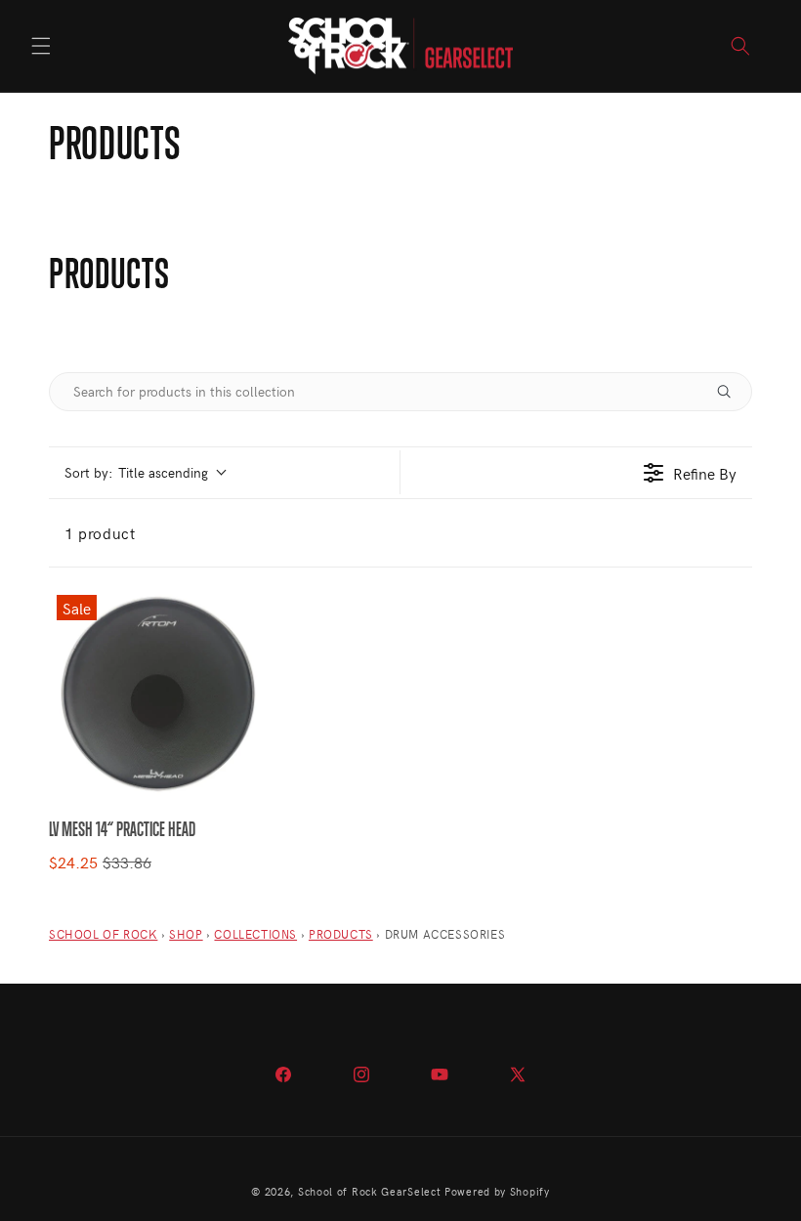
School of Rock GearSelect (370, 1191)
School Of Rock (103, 934)
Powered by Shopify (497, 1191)
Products (341, 934)
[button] (41, 45)
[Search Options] (731, 391)
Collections (255, 934)
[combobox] (144, 472)
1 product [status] (99, 532)
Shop (185, 934)
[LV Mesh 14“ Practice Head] (156, 694)
